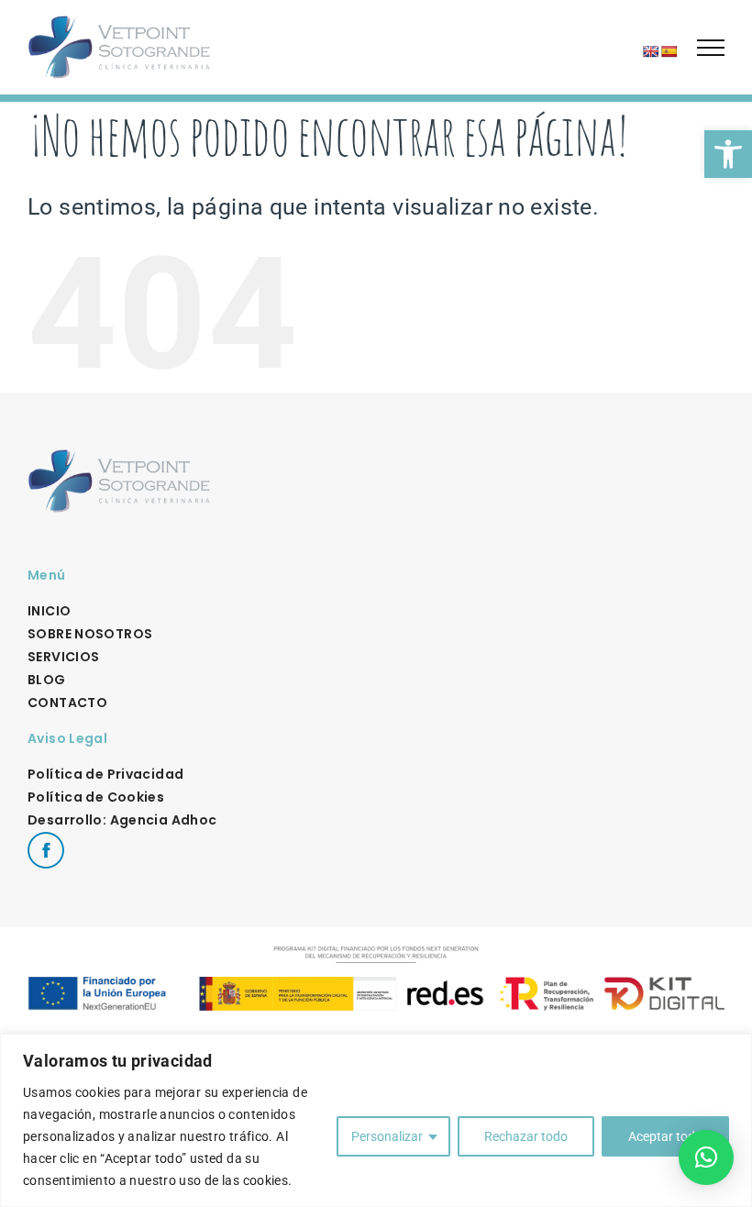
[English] (650, 51)
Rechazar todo (526, 1136)
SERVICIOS (63, 657)
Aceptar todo (665, 1136)
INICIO (49, 611)
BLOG (47, 679)
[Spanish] (668, 51)
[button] (728, 154)
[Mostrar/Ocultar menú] (710, 47)
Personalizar (387, 1136)
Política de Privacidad (105, 774)
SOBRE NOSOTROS (90, 634)
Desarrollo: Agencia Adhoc (122, 820)
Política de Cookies (96, 797)
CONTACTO (67, 702)
